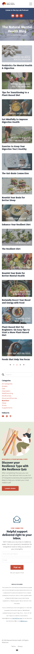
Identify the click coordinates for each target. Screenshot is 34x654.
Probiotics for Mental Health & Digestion (17, 66)
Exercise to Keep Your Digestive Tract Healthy (14, 147)
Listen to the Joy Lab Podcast (17, 10)
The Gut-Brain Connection (15, 173)
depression (6, 391)
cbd (3, 388)
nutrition (5, 400)
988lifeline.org (23, 621)
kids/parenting (7, 393)
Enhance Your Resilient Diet (16, 224)
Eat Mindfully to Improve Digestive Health (15, 120)
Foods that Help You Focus (16, 359)
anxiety (4, 386)
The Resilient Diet (11, 249)
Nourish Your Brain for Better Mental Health (13, 274)
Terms (13, 646)
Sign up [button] (17, 567)
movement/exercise (9, 398)
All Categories (7, 384)
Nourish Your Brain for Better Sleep (13, 199)
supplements (7, 408)
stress (4, 405)
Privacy (20, 646)
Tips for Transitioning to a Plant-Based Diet (15, 93)
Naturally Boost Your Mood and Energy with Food (16, 301)
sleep (4, 403)
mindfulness (6, 396)
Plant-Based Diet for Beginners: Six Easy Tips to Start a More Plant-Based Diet (16, 331)
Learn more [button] (10, 488)
